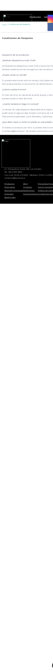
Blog (25, 184)
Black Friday (10, 197)
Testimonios (29, 190)
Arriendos (8, 194)
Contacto (27, 187)
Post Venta (9, 187)
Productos (35, 17)
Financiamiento (30, 194)
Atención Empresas (13, 190)
